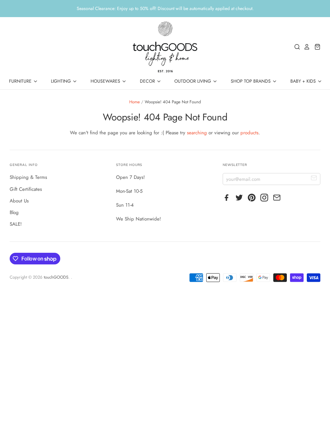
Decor (148, 81)
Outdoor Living (193, 81)
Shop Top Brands (251, 81)
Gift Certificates (26, 189)
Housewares (106, 81)
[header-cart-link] (315, 47)
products (249, 132)
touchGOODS (56, 277)
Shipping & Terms (28, 177)
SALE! (16, 224)
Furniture (21, 81)
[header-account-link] (305, 47)
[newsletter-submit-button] (314, 178)
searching (197, 132)
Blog (14, 212)
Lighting (61, 81)
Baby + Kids (303, 81)
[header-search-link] (295, 47)
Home (134, 102)
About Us (19, 200)
